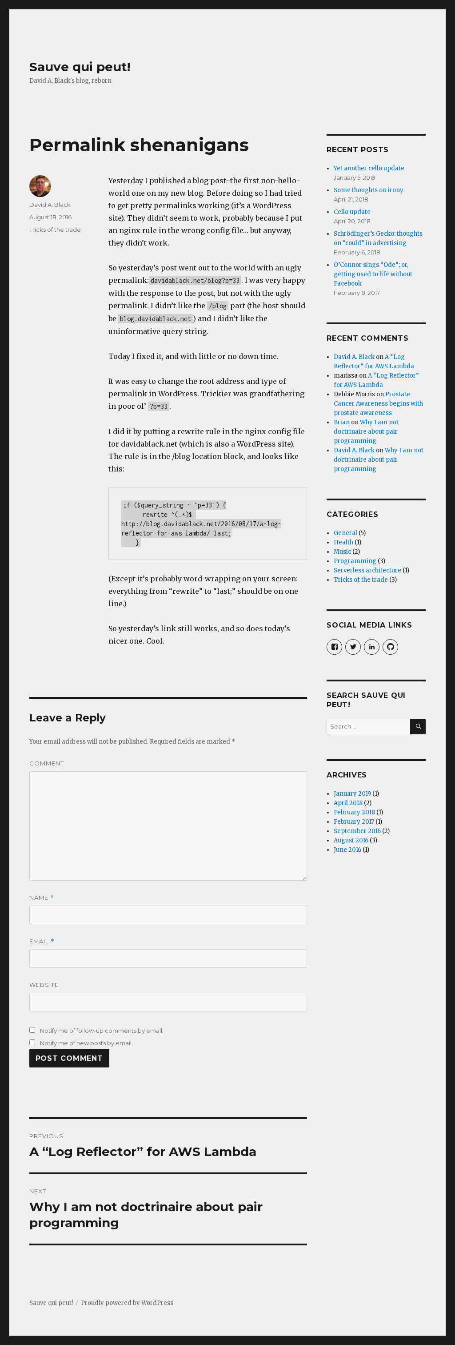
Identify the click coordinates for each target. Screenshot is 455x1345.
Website (44, 984)
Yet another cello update (369, 168)
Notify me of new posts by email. (86, 1043)
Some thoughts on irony (368, 190)
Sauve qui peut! (79, 66)
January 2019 (352, 793)
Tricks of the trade (55, 229)
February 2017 (354, 822)
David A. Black (50, 204)
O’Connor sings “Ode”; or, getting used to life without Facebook (373, 274)
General (345, 533)
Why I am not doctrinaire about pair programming (366, 432)
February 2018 (354, 812)
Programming (355, 561)
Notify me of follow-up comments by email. (102, 1030)
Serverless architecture (367, 570)
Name (41, 898)
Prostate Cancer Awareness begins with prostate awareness (378, 404)
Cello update (352, 212)
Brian (342, 422)
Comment (46, 763)
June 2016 (347, 850)
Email (42, 941)
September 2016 (357, 831)
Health (343, 542)
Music (342, 552)
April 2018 (348, 803)
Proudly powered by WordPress (127, 1303)
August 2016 (351, 840)
